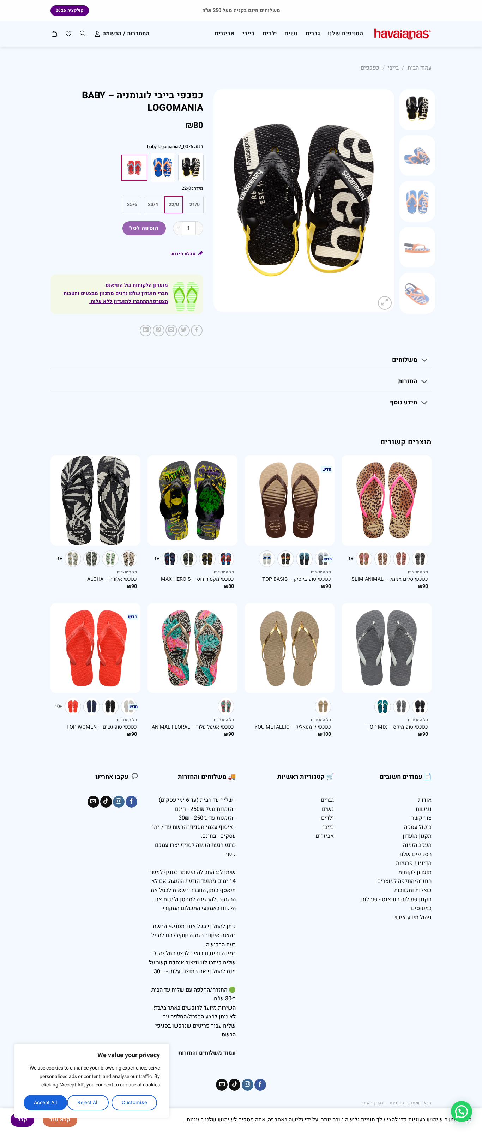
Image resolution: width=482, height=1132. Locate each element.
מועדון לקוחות (415, 872)
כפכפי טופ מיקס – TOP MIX (397, 727)
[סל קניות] (54, 34)
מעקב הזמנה (417, 845)
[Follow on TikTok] (106, 802)
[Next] (221, 200)
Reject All (87, 1102)
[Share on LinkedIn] (145, 330)
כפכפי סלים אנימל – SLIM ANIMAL (389, 579)
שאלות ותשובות (413, 890)
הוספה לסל (143, 228)
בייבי (248, 33)
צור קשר (421, 818)
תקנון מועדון (417, 836)
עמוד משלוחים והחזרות (207, 1053)
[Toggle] (425, 360)
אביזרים (225, 33)
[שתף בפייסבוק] (197, 330)
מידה (198, 188)
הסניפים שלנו (345, 33)
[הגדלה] (385, 303)
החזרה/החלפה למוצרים (404, 881)
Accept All (45, 1102)
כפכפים (370, 68)
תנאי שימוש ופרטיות (411, 1103)
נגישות (424, 809)
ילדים (270, 33)
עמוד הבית (420, 68)
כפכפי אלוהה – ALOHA (112, 579)
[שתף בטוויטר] (184, 330)
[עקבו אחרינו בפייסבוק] (131, 802)
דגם (199, 146)
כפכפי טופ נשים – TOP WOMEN (101, 727)
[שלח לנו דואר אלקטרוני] (93, 802)
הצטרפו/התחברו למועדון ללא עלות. (128, 301)
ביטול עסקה (418, 827)
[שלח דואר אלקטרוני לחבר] (171, 330)
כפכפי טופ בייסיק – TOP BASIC (296, 579)
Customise (134, 1102)
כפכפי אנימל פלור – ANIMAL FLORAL (193, 727)
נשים (290, 33)
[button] (461, 1111)
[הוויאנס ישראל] (403, 34)
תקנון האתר (373, 1103)
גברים (313, 33)
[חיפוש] (82, 33)
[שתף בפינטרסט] (158, 330)
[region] (91, 1081)
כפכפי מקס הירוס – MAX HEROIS (197, 579)
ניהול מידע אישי (413, 917)
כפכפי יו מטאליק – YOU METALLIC (292, 727)
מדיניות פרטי (416, 863)
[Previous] (381, 200)
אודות (425, 800)
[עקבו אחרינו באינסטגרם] (119, 802)
